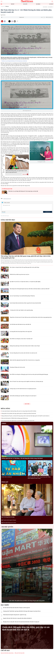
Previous (2, 566)
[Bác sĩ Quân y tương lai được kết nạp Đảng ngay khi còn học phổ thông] (5, 269)
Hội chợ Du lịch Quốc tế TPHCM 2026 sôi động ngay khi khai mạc (15, 418)
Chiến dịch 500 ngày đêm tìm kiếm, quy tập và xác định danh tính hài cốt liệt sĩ (26, 628)
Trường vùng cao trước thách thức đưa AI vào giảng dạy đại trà (23, 388)
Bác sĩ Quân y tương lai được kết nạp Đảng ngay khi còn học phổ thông (24, 267)
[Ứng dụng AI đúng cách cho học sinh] (5, 369)
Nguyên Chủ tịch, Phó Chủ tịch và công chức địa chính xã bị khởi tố (17, 618)
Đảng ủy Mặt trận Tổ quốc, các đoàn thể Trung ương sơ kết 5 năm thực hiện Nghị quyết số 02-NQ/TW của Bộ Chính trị (25, 415)
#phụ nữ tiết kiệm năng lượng (7, 652)
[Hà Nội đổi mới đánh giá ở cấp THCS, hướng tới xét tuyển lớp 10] (5, 397)
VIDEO (4, 423)
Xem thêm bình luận (5, 215)
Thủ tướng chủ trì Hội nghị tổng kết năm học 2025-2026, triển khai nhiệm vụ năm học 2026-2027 (29, 288)
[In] (15, 21)
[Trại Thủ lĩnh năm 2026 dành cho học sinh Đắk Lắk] (5, 326)
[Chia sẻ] (12, 21)
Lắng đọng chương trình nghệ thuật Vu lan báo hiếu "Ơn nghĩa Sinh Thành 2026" (18, 420)
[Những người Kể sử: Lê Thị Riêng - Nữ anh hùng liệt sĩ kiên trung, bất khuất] (27, 441)
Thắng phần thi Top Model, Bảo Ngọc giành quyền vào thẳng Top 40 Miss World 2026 (19, 413)
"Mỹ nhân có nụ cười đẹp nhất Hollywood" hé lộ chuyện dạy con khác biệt (14, 60)
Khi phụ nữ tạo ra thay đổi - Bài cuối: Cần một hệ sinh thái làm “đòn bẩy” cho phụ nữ (21, 621)
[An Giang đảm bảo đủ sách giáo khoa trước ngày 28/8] (5, 333)
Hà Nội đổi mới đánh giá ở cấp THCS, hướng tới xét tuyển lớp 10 (23, 395)
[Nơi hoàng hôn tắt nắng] (27, 500)
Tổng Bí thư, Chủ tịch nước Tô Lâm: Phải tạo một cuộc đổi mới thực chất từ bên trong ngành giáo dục (31, 317)
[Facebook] (5, 21)
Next (52, 566)
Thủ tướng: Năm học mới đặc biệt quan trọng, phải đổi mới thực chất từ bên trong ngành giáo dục (26, 257)
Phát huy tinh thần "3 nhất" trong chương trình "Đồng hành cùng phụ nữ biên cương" (39, 477)
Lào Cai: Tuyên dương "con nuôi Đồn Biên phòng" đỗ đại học (22, 295)
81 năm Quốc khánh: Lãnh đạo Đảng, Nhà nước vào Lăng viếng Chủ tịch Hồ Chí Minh (19, 411)
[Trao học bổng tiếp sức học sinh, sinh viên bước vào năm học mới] (5, 354)
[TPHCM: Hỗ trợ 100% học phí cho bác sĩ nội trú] (5, 276)
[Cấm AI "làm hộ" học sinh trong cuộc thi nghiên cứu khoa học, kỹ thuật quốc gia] (5, 383)
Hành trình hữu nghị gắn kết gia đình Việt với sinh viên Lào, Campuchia (25, 360)
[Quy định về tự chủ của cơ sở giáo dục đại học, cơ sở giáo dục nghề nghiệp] (5, 283)
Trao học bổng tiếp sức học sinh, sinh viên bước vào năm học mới (23, 352)
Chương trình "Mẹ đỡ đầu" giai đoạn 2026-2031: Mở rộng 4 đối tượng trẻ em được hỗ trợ (21, 611)
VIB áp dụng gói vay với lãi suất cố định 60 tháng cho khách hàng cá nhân (27, 600)
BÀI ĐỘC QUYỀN (7, 527)
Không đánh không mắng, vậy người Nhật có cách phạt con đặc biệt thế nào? (16, 171)
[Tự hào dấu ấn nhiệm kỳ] (14, 468)
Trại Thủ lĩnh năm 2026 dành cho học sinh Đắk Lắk (20, 324)
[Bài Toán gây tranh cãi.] (27, 94)
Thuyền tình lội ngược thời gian (9, 520)
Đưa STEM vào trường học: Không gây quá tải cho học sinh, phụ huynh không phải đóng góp (29, 374)
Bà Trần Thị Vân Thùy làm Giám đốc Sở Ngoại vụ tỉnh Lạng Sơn (16, 607)
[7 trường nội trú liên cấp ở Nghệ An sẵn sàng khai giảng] (5, 311)
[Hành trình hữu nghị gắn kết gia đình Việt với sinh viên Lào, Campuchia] (5, 361)
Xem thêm (27, 403)
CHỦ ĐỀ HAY (5, 650)
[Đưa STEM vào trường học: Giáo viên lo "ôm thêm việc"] (5, 340)
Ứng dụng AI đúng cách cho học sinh (17, 367)
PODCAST (5, 482)
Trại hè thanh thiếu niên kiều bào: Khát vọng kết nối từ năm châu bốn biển (25, 303)
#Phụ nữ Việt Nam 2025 (19, 652)
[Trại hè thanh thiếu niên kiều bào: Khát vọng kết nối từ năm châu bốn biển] (5, 304)
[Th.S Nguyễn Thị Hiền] (41, 150)
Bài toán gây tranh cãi (7, 198)
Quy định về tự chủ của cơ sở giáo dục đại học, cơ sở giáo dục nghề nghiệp (25, 281)
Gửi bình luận (47, 211)
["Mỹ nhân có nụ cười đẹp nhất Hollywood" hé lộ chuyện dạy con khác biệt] (4, 192)
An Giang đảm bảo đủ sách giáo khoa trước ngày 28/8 (21, 331)
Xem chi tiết (6, 646)
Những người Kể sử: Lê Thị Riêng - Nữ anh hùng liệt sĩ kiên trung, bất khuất (22, 458)
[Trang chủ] (1, 4)
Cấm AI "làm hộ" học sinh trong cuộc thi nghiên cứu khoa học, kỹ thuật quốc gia (26, 381)
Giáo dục (7, 6)
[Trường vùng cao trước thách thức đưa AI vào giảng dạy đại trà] (5, 390)
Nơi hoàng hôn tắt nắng (8, 517)
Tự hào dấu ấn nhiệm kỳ (7, 476)
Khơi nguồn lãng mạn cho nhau (9, 522)
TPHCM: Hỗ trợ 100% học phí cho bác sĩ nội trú (19, 274)
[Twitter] (9, 21)
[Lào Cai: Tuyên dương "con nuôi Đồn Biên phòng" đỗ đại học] (5, 297)
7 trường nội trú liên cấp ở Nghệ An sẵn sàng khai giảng (21, 310)
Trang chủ (2, 6)
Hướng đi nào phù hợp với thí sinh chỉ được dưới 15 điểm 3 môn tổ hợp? (25, 345)
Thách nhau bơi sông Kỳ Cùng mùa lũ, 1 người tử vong (14, 614)
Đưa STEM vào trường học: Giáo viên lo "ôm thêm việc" (21, 338)
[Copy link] (17, 21)
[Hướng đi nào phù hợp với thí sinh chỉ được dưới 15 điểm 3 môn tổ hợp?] (5, 347)
